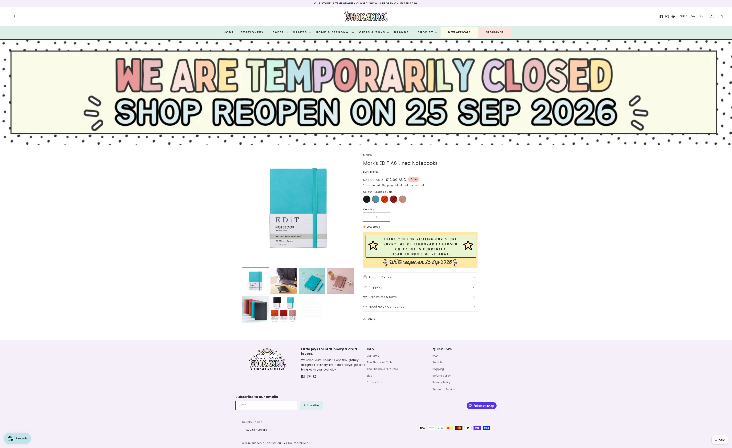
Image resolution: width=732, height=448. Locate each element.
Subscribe (311, 405)
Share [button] (371, 319)
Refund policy (442, 376)
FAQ (435, 356)
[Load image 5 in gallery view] (255, 309)
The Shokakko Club (379, 362)
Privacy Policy (441, 382)
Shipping (387, 185)
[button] (14, 16)
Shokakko (258, 443)
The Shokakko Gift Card (382, 369)
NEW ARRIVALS (459, 32)
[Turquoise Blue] (375, 199)
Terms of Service (444, 389)
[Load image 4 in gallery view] (340, 281)
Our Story (373, 356)
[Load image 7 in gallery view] (312, 309)
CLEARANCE (495, 32)
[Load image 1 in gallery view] (255, 281)
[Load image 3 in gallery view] (312, 281)
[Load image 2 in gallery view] (283, 281)
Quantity (368, 209)
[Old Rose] (402, 199)
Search (437, 362)
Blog (369, 376)
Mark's (367, 155)
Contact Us (374, 382)
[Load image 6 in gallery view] (283, 309)
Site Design (274, 443)
